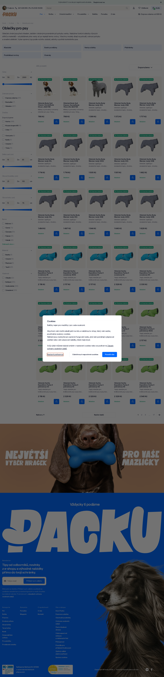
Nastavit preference (55, 354)
